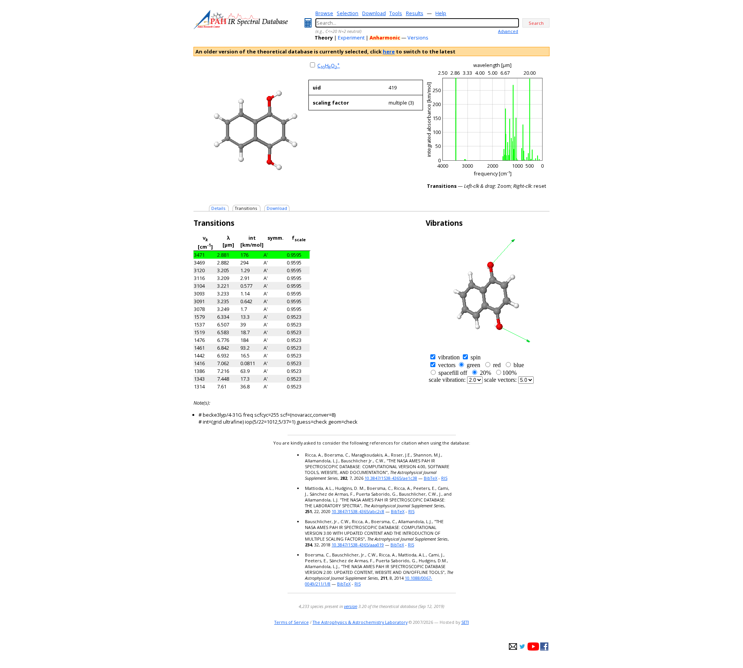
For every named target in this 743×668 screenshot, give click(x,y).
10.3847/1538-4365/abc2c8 (358, 511)
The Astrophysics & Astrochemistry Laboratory (360, 622)
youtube (533, 646)
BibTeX (430, 478)
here (389, 51)
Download (374, 13)
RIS (444, 478)
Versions (417, 37)
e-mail (513, 646)
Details (218, 208)
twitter (522, 646)
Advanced (508, 31)
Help (440, 13)
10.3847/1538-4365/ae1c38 (391, 478)
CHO (328, 65)
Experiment (351, 37)
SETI (465, 622)
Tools (395, 13)
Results (414, 13)
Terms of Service (291, 622)
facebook (544, 646)
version (350, 606)
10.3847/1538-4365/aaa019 (358, 545)
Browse (324, 13)
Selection (347, 13)
